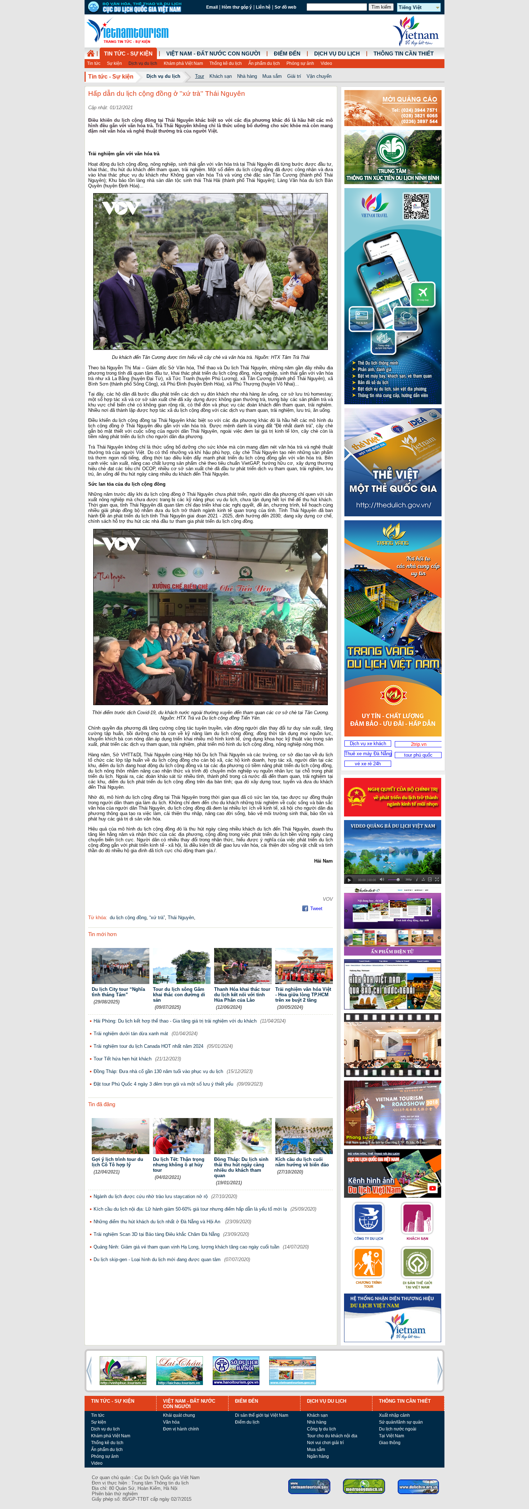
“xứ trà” (157, 917)
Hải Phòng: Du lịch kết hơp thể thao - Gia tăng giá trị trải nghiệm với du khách (175, 1021)
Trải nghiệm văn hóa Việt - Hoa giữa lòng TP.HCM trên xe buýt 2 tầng (303, 995)
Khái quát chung (179, 1415)
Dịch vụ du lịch (142, 63)
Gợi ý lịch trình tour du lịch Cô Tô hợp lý (117, 1162)
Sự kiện (114, 63)
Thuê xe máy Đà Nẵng (368, 753)
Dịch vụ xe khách (368, 743)
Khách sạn (220, 76)
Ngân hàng (318, 1456)
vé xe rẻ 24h (368, 763)
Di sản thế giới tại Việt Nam (261, 1415)
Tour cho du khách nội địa (332, 1435)
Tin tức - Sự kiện (128, 54)
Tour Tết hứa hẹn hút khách (123, 1058)
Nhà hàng (247, 76)
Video (326, 63)
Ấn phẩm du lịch (264, 63)
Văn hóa (171, 1422)
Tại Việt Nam (391, 1435)
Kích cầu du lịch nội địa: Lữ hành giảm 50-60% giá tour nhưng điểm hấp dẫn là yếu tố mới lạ (190, 1209)
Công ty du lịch (321, 1429)
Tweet (316, 908)
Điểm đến (287, 54)
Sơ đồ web (285, 7)
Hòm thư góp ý (237, 7)
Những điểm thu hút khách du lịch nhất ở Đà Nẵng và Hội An (158, 1221)
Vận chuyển (319, 76)
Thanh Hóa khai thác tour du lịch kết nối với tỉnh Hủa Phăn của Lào (242, 995)
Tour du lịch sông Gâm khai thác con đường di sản (179, 995)
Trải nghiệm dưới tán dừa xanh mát (131, 1033)
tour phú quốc (418, 755)
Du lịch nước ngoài (397, 1429)
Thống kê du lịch (225, 63)
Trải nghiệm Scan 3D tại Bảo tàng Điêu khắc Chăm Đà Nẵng (157, 1234)
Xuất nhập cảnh (394, 1415)
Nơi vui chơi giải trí (325, 1442)
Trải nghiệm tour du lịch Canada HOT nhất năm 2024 (148, 1046)
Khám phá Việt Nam (183, 63)
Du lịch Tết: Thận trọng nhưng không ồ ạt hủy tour (178, 1165)
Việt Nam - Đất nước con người (213, 54)
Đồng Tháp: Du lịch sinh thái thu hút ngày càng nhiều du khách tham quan (241, 1167)
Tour (199, 76)
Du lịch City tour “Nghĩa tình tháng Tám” (118, 992)
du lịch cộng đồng (128, 917)
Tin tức (93, 63)
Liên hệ (263, 7)
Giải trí (294, 76)
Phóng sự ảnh (300, 63)
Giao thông (390, 1442)
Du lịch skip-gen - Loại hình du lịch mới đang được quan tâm (157, 1259)
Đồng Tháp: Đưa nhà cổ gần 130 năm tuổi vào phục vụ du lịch (158, 1071)
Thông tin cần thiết (404, 54)
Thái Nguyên (181, 917)
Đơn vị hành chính (181, 1429)
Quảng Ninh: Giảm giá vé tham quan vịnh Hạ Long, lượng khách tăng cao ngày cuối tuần (186, 1247)
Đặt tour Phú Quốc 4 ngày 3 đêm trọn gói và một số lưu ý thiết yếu (163, 1084)
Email (212, 7)
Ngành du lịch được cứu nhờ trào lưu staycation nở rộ (151, 1196)
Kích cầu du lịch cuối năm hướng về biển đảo (302, 1162)
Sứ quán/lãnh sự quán (401, 1422)
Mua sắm (272, 76)
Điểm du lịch (247, 1422)
